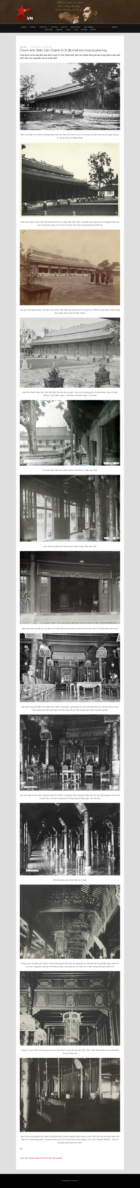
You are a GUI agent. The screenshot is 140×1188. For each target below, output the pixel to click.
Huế (26, 1158)
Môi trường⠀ (89, 27)
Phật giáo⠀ (49, 29)
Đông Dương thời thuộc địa (40, 1158)
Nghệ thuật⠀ (76, 27)
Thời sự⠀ (33, 27)
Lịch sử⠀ (64, 27)
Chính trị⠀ (43, 27)
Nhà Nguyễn (57, 1158)
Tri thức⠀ (55, 27)
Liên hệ (92, 29)
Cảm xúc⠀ (60, 29)
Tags (76, 29)
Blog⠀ (68, 29)
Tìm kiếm (84, 29)
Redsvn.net (75, 1181)
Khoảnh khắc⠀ (103, 27)
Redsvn (24, 27)
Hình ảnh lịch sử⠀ (36, 47)
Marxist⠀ (115, 27)
